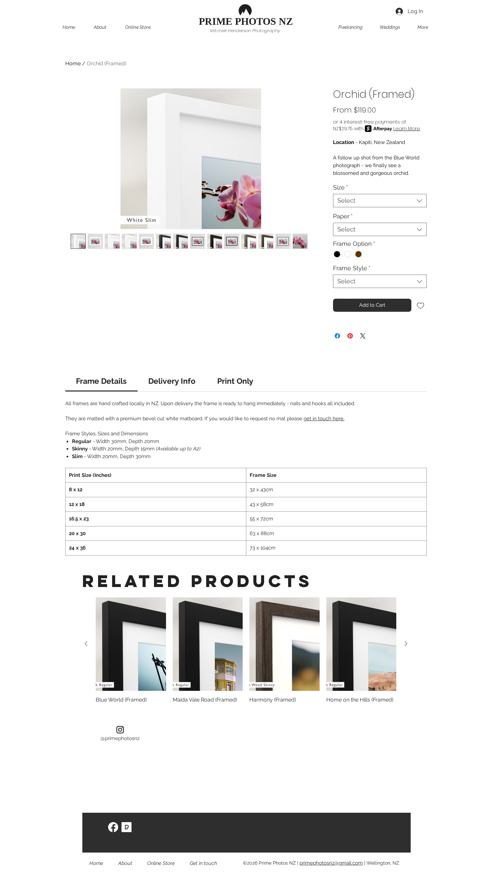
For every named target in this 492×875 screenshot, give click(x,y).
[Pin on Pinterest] (350, 336)
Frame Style (352, 268)
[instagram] (120, 730)
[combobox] (380, 200)
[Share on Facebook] (337, 336)
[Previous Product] (86, 644)
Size (340, 187)
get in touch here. (324, 419)
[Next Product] (406, 644)
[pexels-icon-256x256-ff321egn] (126, 827)
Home (73, 63)
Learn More (406, 128)
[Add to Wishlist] (420, 305)
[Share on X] (363, 336)
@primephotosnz (120, 738)
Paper (343, 216)
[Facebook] (113, 827)
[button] (144, 27)
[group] (246, 650)
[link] (101, 380)
